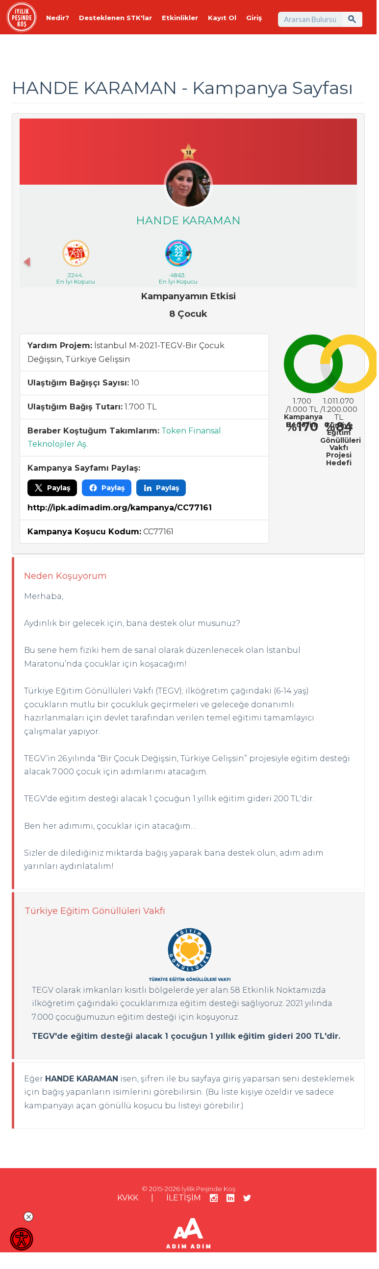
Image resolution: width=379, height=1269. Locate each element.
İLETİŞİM (183, 1197)
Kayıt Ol (222, 18)
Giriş (254, 18)
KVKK (127, 1197)
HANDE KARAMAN (188, 220)
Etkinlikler (180, 18)
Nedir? (57, 18)
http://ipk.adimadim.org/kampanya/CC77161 (119, 507)
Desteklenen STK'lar (115, 18)
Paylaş (58, 487)
